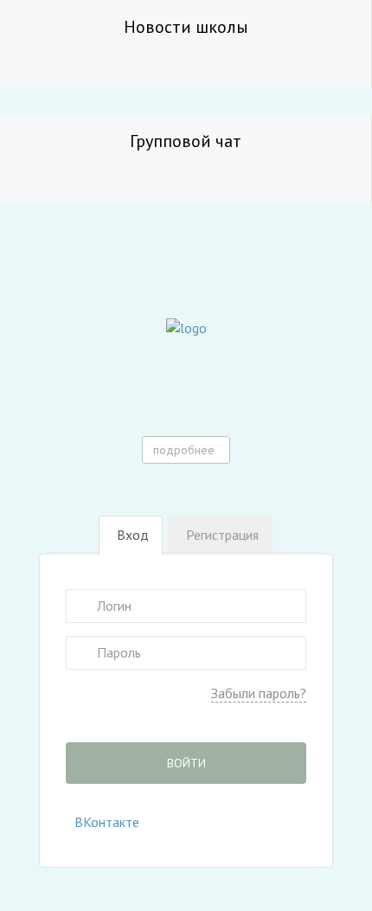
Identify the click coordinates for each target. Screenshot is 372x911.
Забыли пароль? (258, 693)
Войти (186, 763)
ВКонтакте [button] (106, 822)
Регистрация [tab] (222, 534)
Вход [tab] (133, 534)
